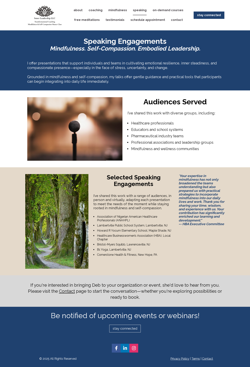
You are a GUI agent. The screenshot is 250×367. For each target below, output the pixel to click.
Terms (195, 358)
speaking (140, 10)
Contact (67, 291)
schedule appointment (147, 20)
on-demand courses (168, 10)
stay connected (209, 15)
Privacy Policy (179, 358)
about (78, 10)
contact (177, 20)
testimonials (115, 20)
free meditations (87, 20)
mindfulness (117, 10)
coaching (95, 10)
